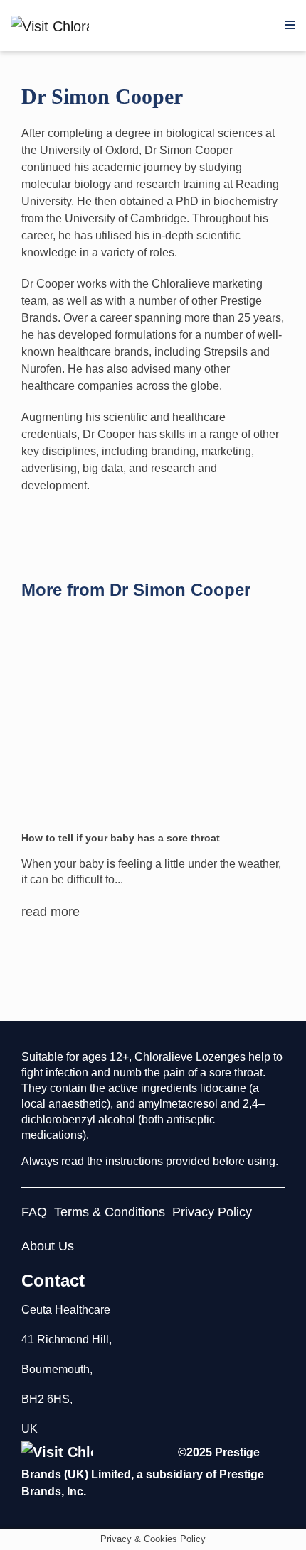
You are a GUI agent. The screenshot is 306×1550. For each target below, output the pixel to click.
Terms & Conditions (109, 1212)
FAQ (34, 1212)
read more (50, 912)
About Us (47, 1246)
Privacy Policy (212, 1212)
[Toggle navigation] (290, 25)
